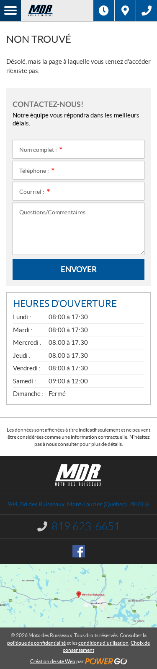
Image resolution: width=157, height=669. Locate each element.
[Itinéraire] (125, 10)
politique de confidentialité (36, 643)
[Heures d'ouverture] (103, 10)
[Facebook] (78, 551)
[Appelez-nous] (146, 10)
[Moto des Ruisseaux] (57, 10)
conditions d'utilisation (103, 643)
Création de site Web (52, 661)
